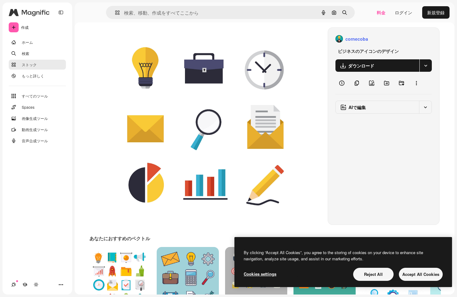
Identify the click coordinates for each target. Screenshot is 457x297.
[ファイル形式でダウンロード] (425, 65)
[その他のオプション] (416, 83)
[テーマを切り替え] (36, 285)
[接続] (14, 285)
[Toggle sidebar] (61, 12)
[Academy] (25, 285)
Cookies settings (260, 274)
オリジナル (150, 39)
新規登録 (436, 12)
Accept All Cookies (420, 274)
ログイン (403, 12)
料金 (381, 12)
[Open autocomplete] (114, 12)
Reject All (373, 274)
